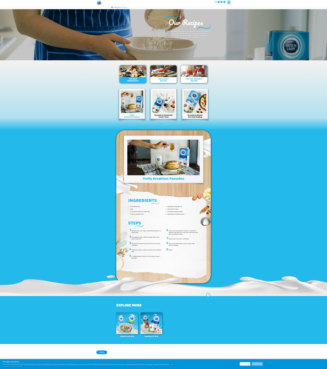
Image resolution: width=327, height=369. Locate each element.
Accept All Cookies (257, 363)
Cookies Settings (245, 363)
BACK (102, 352)
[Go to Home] (112, 7)
